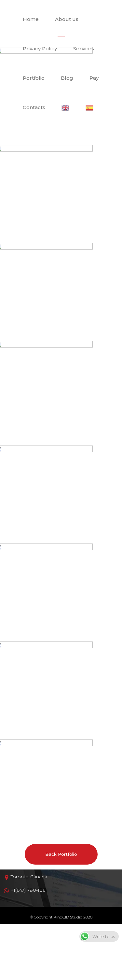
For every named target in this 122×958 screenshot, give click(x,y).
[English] (65, 107)
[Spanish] (89, 107)
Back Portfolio (61, 854)
